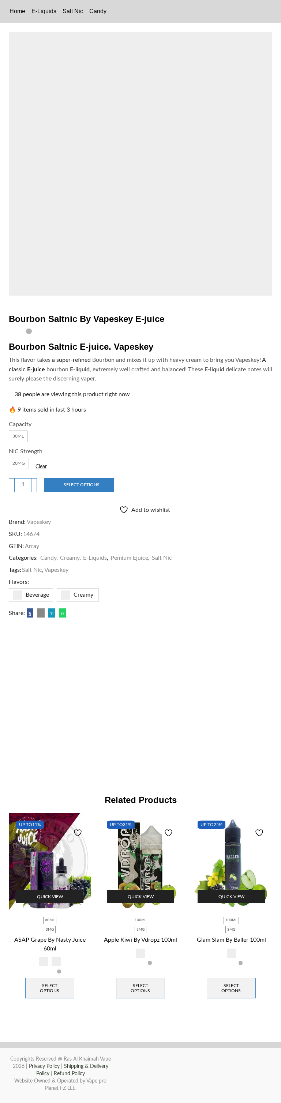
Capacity (20, 424)
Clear (41, 466)
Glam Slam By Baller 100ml (231, 940)
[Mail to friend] (40, 613)
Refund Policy (69, 1073)
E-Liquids (43, 11)
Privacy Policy (44, 1066)
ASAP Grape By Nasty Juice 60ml (50, 944)
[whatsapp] (61, 613)
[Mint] (56, 961)
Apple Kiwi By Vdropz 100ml (140, 940)
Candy (97, 11)
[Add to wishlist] (78, 828)
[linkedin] (51, 613)
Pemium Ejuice (129, 558)
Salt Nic (73, 11)
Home (17, 11)
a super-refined (71, 360)
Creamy (69, 558)
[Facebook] (30, 613)
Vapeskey (39, 522)
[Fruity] (43, 961)
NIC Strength (25, 451)
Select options (82, 485)
